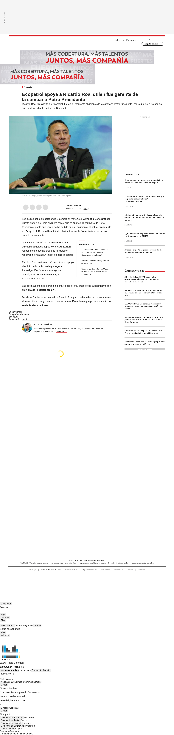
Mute (3, 615)
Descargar (5, 731)
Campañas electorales (19, 314)
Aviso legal (32, 570)
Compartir (36, 670)
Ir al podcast (25, 670)
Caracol (136, 576)
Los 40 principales (67, 576)
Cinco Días (92, 581)
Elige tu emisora (151, 44)
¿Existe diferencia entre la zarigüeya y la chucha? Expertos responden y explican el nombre (144, 217)
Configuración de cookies (89, 570)
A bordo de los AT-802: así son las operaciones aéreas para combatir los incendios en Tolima (142, 279)
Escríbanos (141, 570)
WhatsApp (45, 207)
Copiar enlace (7, 729)
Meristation (129, 584)
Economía (28, 87)
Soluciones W (118, 570)
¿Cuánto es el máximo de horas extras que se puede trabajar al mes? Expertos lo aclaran (144, 198)
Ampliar (106, 121)
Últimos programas (24, 625)
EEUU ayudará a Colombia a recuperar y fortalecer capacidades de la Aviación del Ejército (144, 306)
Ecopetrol (13, 317)
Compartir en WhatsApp (12, 726)
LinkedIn (39, 207)
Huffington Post (59, 581)
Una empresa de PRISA (32, 579)
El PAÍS (55, 576)
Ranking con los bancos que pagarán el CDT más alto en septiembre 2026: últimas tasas (144, 292)
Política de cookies (71, 570)
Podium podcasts (80, 584)
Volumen (5, 617)
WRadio (87, 42)
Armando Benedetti (18, 319)
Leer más (60, 331)
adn (126, 576)
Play (3, 620)
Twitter (32, 207)
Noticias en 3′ (7, 625)
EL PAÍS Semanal (112, 581)
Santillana (79, 576)
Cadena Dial (102, 581)
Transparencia (105, 570)
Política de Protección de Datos (51, 570)
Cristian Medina (73, 205)
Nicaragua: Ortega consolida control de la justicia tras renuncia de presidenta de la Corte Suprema (144, 319)
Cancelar (13, 708)
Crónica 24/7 (6, 659)
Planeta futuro (124, 581)
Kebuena (135, 581)
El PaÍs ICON (92, 584)
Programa (131, 40)
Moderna (67, 584)
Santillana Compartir (94, 576)
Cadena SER (108, 576)
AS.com (117, 576)
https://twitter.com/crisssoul (82, 205)
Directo (37, 625)
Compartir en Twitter (10, 720)
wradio (82, 581)
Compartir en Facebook (12, 717)
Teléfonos (130, 570)
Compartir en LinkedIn (11, 723)
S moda (103, 584)
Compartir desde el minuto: (16, 734)
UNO (73, 581)
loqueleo (116, 584)
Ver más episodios (10, 670)
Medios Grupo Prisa (31, 585)
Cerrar (4, 685)
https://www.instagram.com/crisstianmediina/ (86, 205)
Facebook (26, 207)
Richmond (53, 584)
